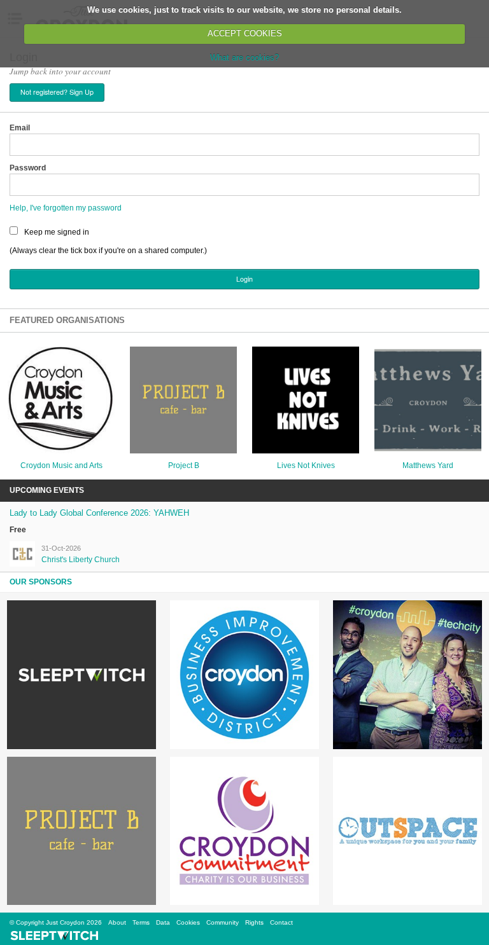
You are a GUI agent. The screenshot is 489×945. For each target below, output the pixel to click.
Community (222, 922)
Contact (281, 922)
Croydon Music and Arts (61, 465)
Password (28, 167)
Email (20, 127)
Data (163, 922)
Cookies (188, 922)
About (117, 922)
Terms (141, 922)
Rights (254, 922)
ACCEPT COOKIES (245, 33)
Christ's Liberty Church (80, 559)
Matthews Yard (427, 465)
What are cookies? (244, 57)
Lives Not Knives (306, 465)
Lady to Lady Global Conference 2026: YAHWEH (99, 513)
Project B (183, 465)
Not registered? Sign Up (57, 92)
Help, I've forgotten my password (66, 207)
